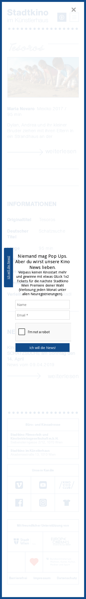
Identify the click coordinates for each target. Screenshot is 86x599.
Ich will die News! (8, 267)
